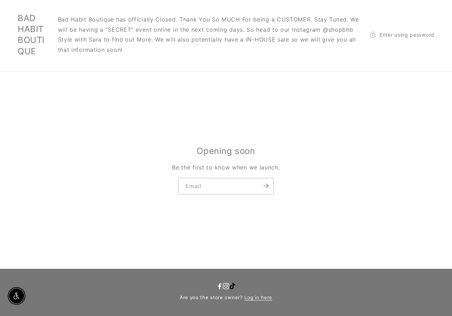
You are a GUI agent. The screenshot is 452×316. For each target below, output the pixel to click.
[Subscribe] (266, 185)
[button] (402, 34)
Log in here (258, 297)
